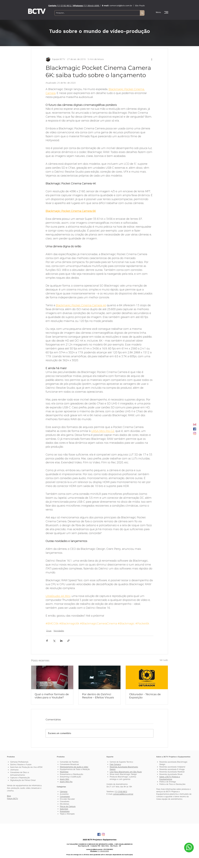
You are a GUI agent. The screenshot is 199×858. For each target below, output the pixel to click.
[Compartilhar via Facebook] (47, 640)
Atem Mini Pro (66, 782)
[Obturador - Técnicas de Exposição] (147, 677)
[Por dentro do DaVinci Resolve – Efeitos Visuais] (100, 677)
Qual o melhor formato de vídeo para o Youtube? (52, 696)
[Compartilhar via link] (68, 640)
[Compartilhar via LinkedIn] (61, 640)
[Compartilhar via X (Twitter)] (54, 640)
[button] (162, 12)
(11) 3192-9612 (121, 791)
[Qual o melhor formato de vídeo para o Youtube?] (52, 677)
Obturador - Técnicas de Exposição (145, 696)
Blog (9, 796)
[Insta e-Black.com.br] (194, 433)
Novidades (59, 630)
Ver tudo (164, 660)
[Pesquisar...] (142, 13)
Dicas (48, 630)
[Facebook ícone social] (194, 429)
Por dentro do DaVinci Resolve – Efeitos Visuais (98, 696)
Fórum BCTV (12, 798)
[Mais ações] (151, 59)
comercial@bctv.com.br (123, 794)
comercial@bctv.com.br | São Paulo (127, 5)
